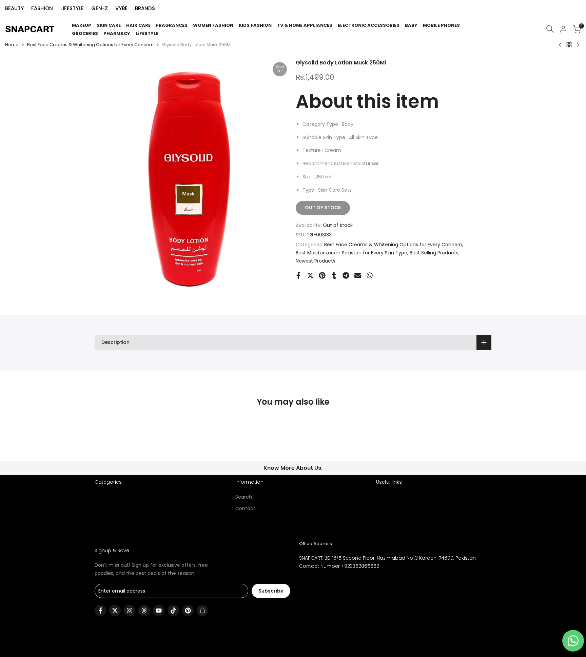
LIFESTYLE (72, 8)
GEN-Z (99, 8)
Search (243, 497)
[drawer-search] (550, 29)
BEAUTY (14, 8)
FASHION (42, 8)
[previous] (111, 444)
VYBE (121, 8)
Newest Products (315, 260)
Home (12, 44)
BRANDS (145, 8)
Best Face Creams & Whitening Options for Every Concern (90, 44)
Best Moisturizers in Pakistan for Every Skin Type (351, 252)
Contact (245, 508)
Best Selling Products (434, 252)
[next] (475, 444)
